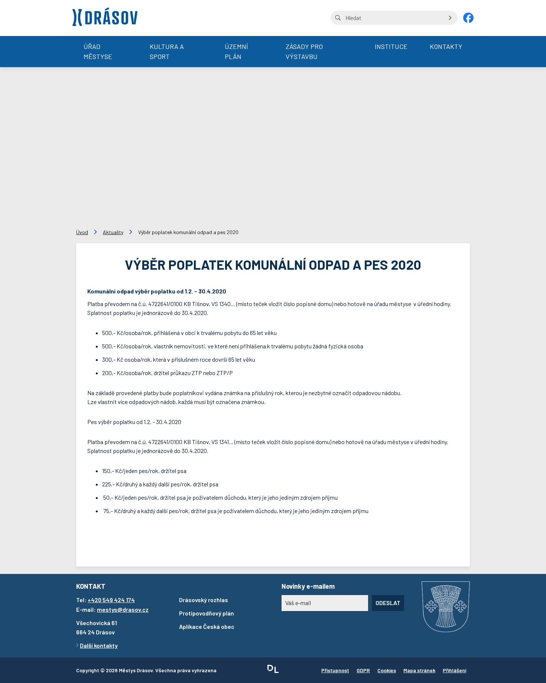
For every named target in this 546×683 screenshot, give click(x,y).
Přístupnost (335, 670)
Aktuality (113, 232)
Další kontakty (99, 645)
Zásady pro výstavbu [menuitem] (304, 51)
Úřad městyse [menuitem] (98, 51)
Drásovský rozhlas (203, 599)
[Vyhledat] (450, 18)
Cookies (386, 670)
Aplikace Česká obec (206, 626)
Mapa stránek (419, 670)
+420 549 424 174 (111, 599)
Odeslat (388, 602)
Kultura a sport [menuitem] (167, 51)
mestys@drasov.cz (123, 609)
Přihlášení (454, 670)
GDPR (363, 670)
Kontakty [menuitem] (446, 46)
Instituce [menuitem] (391, 46)
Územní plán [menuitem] (236, 51)
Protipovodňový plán (206, 613)
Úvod (82, 232)
